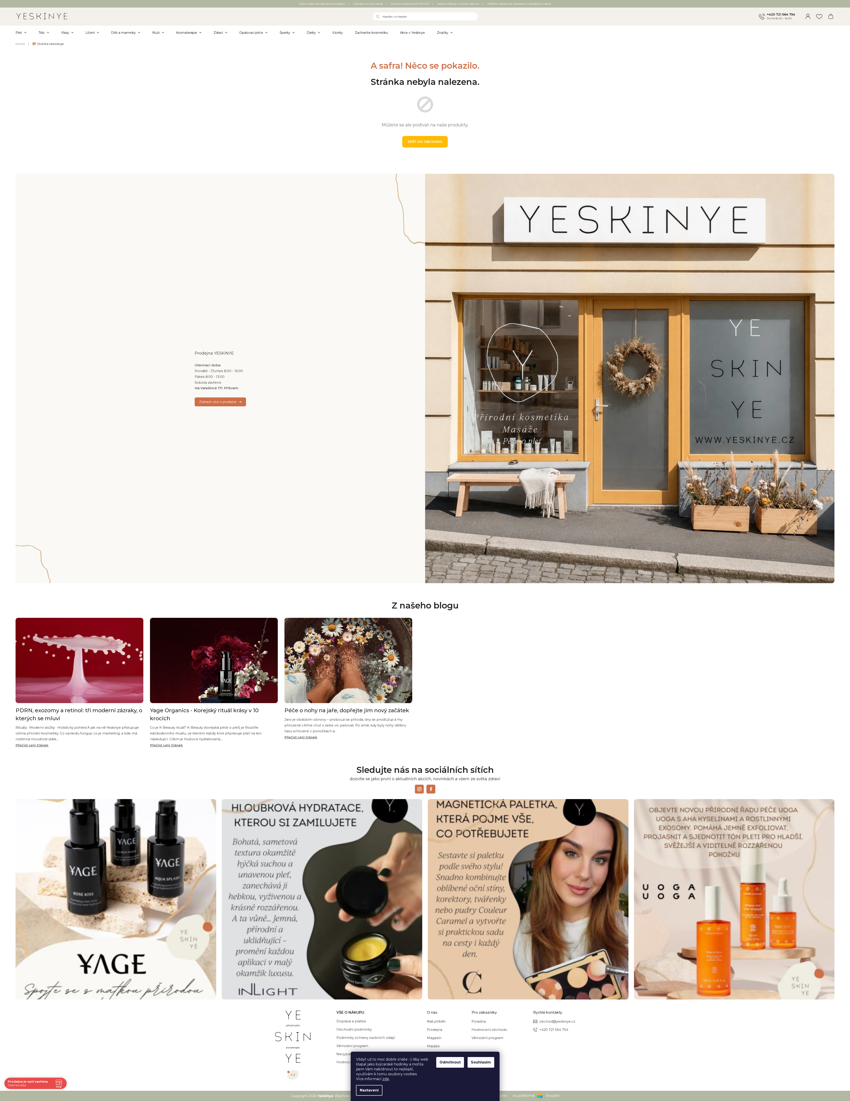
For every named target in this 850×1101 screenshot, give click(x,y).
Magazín (434, 1038)
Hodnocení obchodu (489, 1029)
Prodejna (434, 1029)
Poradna (479, 1021)
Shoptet (553, 1095)
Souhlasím (481, 1062)
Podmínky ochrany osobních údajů (365, 1037)
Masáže (433, 1046)
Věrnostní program (352, 1046)
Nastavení (369, 1090)
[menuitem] (24, 32)
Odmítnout (450, 1062)
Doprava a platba (351, 1021)
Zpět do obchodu (425, 142)
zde (385, 1079)
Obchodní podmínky (354, 1029)
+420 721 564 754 (781, 14)
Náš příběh (436, 1021)
